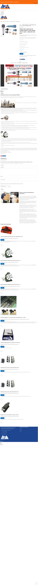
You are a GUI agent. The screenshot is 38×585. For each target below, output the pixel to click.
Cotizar (2, 263)
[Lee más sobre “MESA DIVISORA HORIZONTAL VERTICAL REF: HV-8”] (1, 269)
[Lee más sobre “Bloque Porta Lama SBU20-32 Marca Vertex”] (1, 422)
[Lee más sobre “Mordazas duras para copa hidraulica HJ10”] (1, 399)
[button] (1, 351)
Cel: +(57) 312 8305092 (4, 431)
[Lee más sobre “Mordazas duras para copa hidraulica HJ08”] (1, 375)
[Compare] (1, 235)
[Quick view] (1, 247)
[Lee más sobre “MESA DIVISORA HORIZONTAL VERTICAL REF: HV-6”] (1, 293)
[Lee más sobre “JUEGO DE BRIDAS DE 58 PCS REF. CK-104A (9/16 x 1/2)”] (1, 245)
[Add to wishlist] (1, 243)
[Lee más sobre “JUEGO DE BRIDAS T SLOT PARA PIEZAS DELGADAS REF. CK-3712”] (1, 326)
